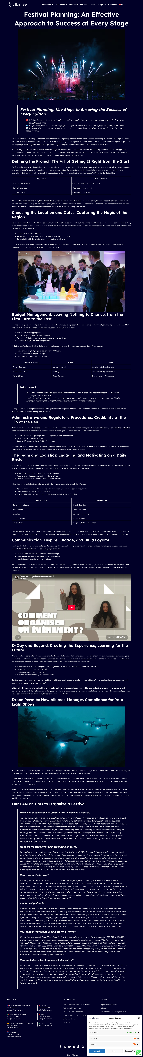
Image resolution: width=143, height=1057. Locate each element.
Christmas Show (69, 1019)
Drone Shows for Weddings (73, 1012)
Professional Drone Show (72, 1008)
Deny (114, 1051)
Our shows (73, 4)
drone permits (78, 155)
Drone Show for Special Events (74, 1015)
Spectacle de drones (109, 1005)
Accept (97, 1051)
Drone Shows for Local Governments (76, 1005)
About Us (104, 1008)
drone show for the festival (113, 152)
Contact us (112, 4)
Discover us (46, 4)
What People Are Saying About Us (113, 1012)
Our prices (102, 4)
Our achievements (87, 4)
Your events (60, 4)
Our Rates (66, 1022)
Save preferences (131, 1051)
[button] (139, 1018)
